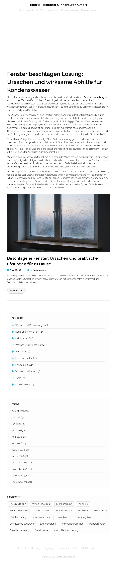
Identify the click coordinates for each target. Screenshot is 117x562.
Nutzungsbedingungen (43, 548)
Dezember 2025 (22, 462)
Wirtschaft (22, 351)
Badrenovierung (48, 523)
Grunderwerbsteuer (42, 517)
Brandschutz (100, 510)
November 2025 (22, 469)
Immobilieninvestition (72, 523)
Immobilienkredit (63, 510)
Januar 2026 (20, 456)
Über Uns (23, 548)
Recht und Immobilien (29, 331)
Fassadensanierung (19, 530)
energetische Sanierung (22, 523)
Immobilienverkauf (41, 504)
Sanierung (83, 504)
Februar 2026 (20, 449)
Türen (20, 378)
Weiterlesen (16, 290)
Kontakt (95, 548)
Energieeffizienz (18, 504)
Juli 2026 (18, 417)
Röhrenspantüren (70, 10)
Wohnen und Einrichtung (30, 345)
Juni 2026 (18, 424)
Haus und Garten (26, 358)
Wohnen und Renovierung (31, 325)
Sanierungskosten (85, 517)
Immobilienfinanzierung (66, 530)
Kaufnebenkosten (19, 510)
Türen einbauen (89, 10)
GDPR (85, 548)
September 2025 (22, 482)
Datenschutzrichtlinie (68, 548)
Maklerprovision (97, 523)
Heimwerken (24, 338)
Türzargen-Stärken (49, 10)
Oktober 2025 (21, 475)
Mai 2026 (18, 430)
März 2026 (19, 443)
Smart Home (41, 530)
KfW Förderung (64, 504)
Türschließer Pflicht (28, 10)
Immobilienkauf (41, 510)
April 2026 (19, 436)
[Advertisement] (58, 39)
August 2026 (20, 411)
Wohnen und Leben (27, 371)
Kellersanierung (24, 384)
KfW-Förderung (18, 517)
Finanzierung (24, 364)
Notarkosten (64, 517)
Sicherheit (83, 510)
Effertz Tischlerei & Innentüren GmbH (58, 5)
